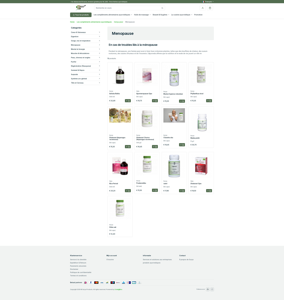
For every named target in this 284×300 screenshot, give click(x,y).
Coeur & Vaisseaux (78, 32)
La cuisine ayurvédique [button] (180, 15)
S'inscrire (110, 259)
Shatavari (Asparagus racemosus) (117, 138)
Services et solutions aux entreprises (157, 259)
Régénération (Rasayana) (81, 66)
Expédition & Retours (78, 263)
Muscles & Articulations (80, 53)
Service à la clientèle (78, 259)
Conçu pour (118, 22)
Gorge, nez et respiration (80, 41)
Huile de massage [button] (141, 15)
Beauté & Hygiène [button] (160, 15)
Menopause (75, 45)
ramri (165, 183)
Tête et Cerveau (77, 83)
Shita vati (112, 227)
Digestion (74, 36)
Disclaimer (74, 269)
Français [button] (208, 2)
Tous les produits (82, 15)
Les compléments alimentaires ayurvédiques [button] (112, 15)
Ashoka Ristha (114, 93)
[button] (210, 8)
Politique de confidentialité (80, 272)
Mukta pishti (194, 138)
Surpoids (74, 74)
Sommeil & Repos (77, 70)
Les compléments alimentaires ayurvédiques (94, 22)
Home (72, 22)
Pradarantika (141, 183)
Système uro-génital (79, 79)
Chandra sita (168, 137)
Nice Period (113, 183)
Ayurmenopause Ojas (144, 93)
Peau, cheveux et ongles (80, 57)
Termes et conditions (78, 276)
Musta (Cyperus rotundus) (173, 94)
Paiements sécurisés (78, 266)
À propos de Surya (186, 259)
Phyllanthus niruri (196, 93)
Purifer (73, 62)
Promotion (198, 15)
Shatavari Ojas (195, 183)
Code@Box (118, 289)
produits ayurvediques (151, 263)
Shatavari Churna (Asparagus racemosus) (145, 138)
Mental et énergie (78, 49)
